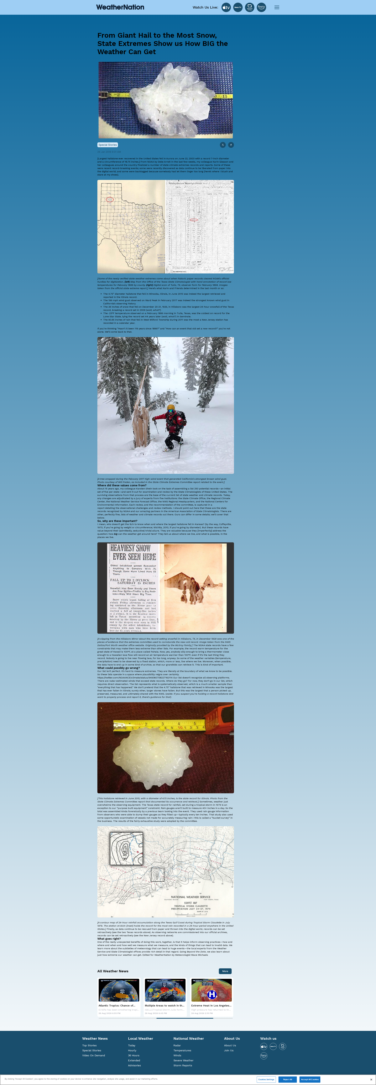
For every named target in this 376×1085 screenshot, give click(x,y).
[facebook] (231, 145)
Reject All (287, 1079)
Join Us (229, 1050)
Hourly (132, 1050)
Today (131, 1045)
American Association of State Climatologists (193, 511)
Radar (177, 1045)
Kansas (199, 524)
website (139, 645)
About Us (230, 1045)
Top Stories (89, 1045)
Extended (134, 1060)
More (225, 971)
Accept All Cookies (310, 1079)
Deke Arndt (164, 161)
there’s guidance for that (156, 697)
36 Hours (133, 1055)
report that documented (151, 801)
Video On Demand (93, 1055)
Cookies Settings (266, 1079)
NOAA (150, 161)
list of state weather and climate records (199, 495)
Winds (177, 1055)
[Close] (371, 1079)
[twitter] (223, 145)
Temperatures (182, 1050)
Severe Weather (183, 1060)
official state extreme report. (131, 288)
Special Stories (91, 1050)
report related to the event (208, 482)
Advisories (134, 1065)
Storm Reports (182, 1065)
